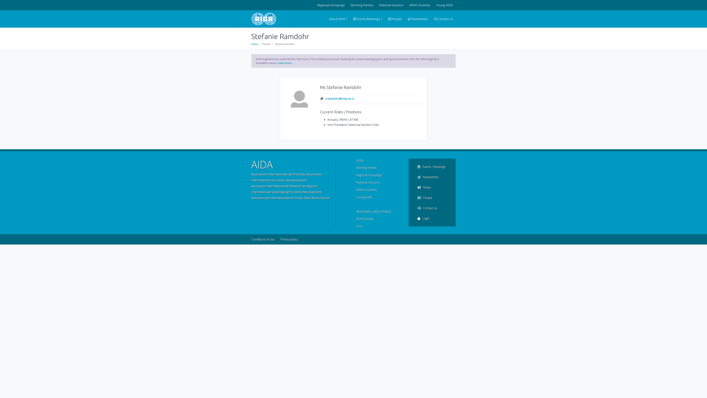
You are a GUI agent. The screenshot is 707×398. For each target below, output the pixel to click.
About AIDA (337, 19)
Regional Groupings (331, 5)
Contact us (445, 19)
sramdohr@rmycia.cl (339, 99)
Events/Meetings (368, 19)
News (426, 187)
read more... (286, 63)
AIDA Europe (364, 219)
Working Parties (362, 5)
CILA (359, 226)
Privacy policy (289, 239)
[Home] (263, 19)
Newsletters (419, 19)
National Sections (391, 5)
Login (426, 218)
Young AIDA (444, 5)
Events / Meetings (434, 167)
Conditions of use (263, 239)
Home (254, 44)
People (396, 19)
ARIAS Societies (419, 5)
